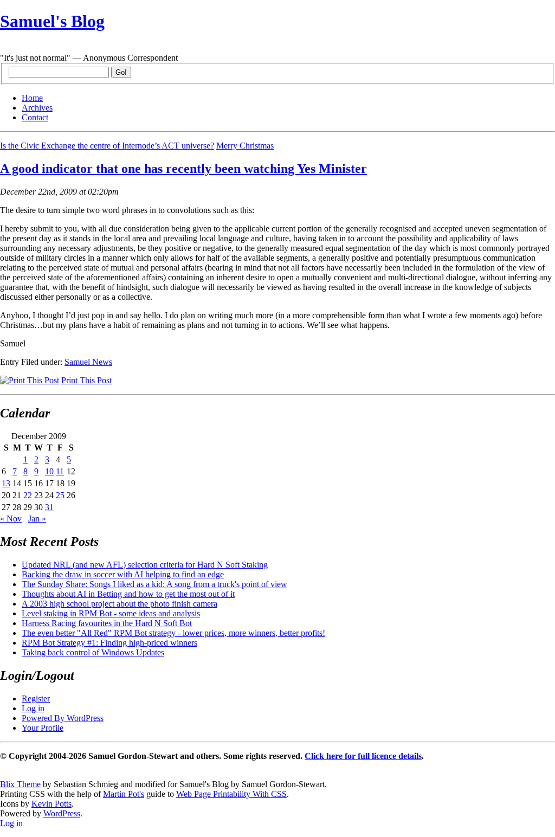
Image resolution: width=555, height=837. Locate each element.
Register (36, 698)
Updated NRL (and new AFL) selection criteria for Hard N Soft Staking (145, 564)
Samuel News (88, 361)
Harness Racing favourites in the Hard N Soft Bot (107, 623)
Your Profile (42, 727)
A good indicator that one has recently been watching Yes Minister (183, 169)
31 (49, 507)
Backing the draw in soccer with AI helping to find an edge (123, 574)
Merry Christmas (245, 145)
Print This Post (86, 380)
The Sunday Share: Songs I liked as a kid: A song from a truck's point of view (154, 584)
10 (49, 471)
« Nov (11, 518)
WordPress (61, 813)
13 (6, 483)
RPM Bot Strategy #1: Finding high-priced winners (109, 642)
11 (60, 471)
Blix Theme (20, 784)
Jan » (37, 518)
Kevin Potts (51, 803)
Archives (37, 107)
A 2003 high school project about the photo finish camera (119, 603)
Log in (33, 708)
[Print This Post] (29, 380)
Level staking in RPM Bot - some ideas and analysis (111, 613)
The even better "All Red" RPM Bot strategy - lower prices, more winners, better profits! (173, 633)
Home (32, 97)
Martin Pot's (123, 794)
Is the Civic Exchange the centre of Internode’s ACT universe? (107, 145)
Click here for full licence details (363, 756)
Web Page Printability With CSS (231, 794)
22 (27, 495)
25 (60, 495)
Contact (35, 117)
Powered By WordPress (63, 718)
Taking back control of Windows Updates (93, 652)
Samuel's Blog (52, 21)
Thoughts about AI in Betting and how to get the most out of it (128, 593)
